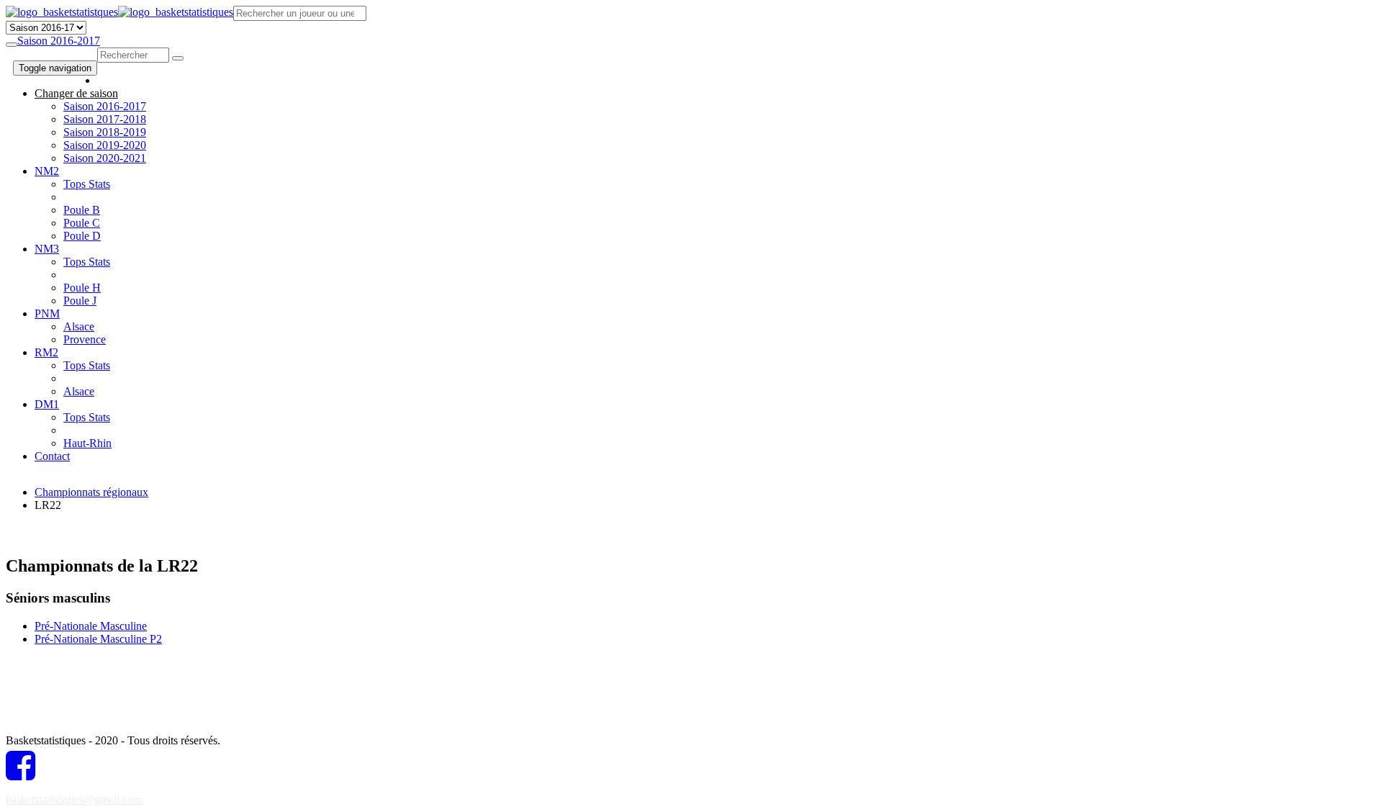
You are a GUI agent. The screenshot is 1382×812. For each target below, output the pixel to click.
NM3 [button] (47, 249)
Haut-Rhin (87, 443)
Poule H (82, 287)
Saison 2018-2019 (104, 132)
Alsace (78, 326)
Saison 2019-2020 (104, 145)
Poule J (79, 300)
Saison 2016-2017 (58, 41)
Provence (84, 339)
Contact (52, 456)
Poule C (81, 223)
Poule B (81, 210)
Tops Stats (86, 184)
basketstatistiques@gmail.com (74, 799)
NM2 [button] (47, 171)
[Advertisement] (410, 506)
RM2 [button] (46, 352)
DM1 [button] (47, 404)
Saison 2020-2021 (104, 158)
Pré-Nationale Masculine (91, 626)
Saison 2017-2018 (104, 119)
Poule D (82, 236)
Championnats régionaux (91, 492)
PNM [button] (47, 313)
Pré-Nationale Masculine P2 (98, 639)
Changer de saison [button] (76, 93)
